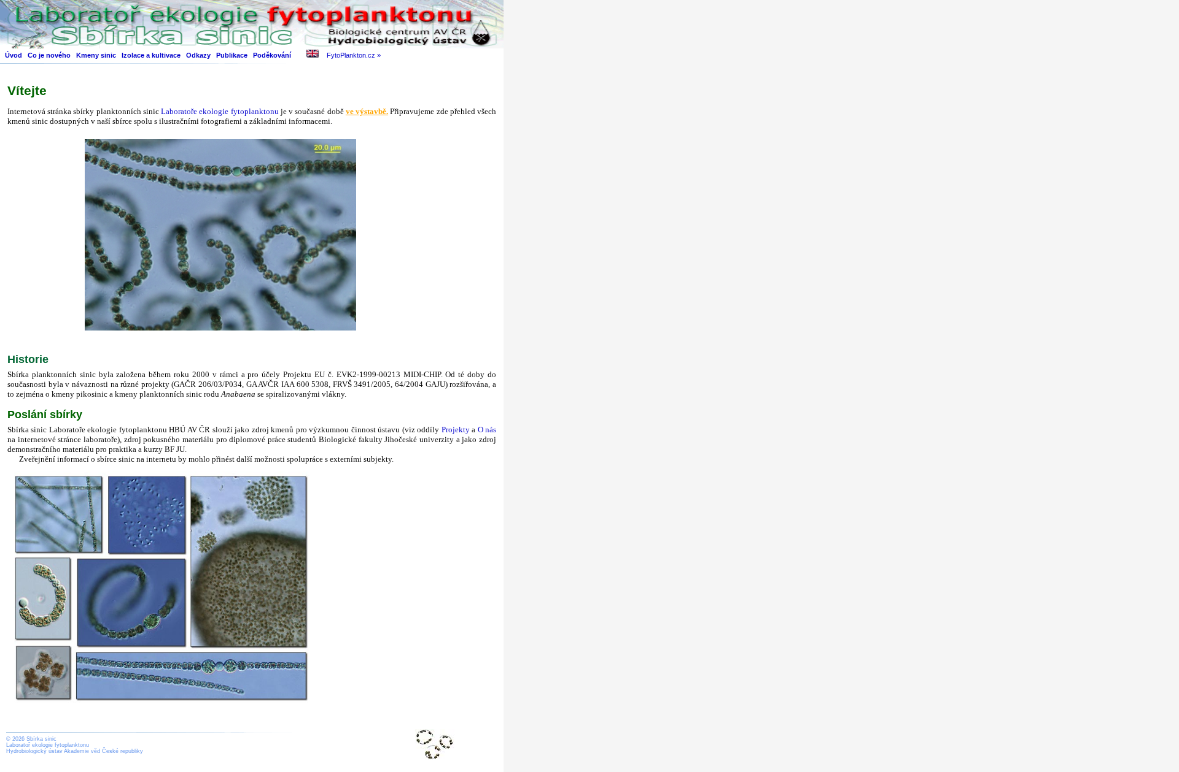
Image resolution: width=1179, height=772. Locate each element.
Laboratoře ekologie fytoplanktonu (221, 111)
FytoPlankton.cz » (354, 55)
